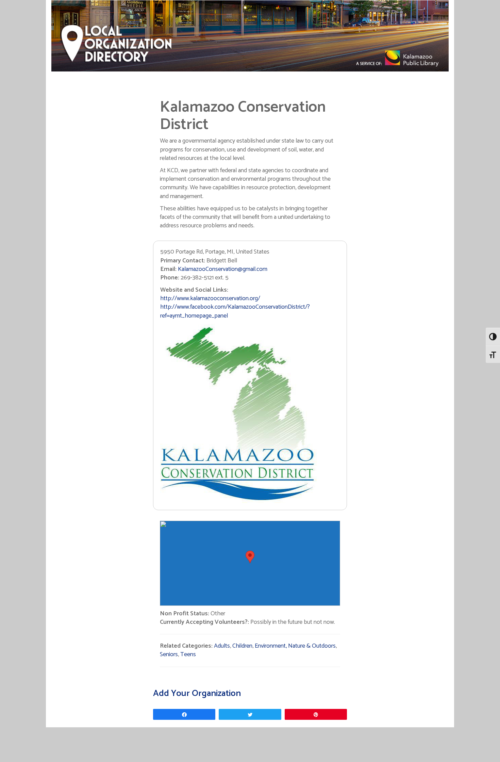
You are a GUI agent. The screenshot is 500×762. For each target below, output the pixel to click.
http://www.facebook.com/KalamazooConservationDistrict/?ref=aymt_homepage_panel (235, 311)
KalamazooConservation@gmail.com (222, 269)
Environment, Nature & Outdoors (295, 646)
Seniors (169, 654)
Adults (222, 646)
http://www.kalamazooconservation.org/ (210, 298)
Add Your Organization (197, 693)
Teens (188, 654)
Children (242, 646)
